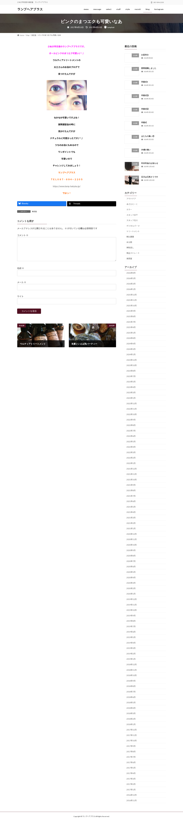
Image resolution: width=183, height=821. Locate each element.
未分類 (129, 242)
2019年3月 (131, 648)
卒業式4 (144, 81)
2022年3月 (131, 452)
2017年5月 (131, 768)
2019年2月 (131, 653)
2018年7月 (131, 692)
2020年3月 (131, 583)
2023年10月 (131, 365)
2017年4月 (131, 773)
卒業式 (144, 122)
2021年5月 (131, 507)
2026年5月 (131, 278)
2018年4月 (131, 708)
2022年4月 (131, 447)
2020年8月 (131, 556)
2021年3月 (131, 517)
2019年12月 (131, 599)
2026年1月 (131, 289)
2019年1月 (131, 659)
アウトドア (131, 198)
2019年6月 (131, 632)
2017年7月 (131, 757)
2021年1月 (131, 528)
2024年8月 (131, 338)
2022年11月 (131, 409)
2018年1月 (131, 724)
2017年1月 (131, 789)
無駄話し (130, 247)
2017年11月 (131, 735)
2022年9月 (131, 420)
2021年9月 (131, 485)
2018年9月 (131, 681)
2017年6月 (131, 762)
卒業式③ (145, 95)
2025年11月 (131, 300)
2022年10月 (131, 414)
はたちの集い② (147, 136)
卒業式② (145, 108)
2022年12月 (131, 403)
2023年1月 (131, 398)
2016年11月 (131, 800)
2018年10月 (131, 675)
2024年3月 (131, 349)
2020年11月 (131, 539)
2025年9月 (131, 311)
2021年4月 (131, 512)
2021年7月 (131, 496)
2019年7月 (131, 626)
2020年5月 (131, 572)
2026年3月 (131, 284)
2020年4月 (131, 577)
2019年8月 (131, 621)
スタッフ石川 (132, 220)
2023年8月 (131, 371)
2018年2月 (131, 719)
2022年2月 (131, 458)
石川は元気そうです (149, 176)
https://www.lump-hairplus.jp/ (67, 186)
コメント (22, 235)
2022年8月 (131, 425)
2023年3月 (131, 392)
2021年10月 (131, 479)
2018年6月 (131, 697)
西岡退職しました (148, 68)
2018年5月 (131, 702)
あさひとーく (132, 204)
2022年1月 (131, 463)
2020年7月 (131, 561)
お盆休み (145, 54)
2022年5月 (131, 441)
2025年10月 (131, 305)
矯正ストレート (133, 253)
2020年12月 (131, 534)
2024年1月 (131, 354)
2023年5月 (131, 381)
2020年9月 (131, 550)
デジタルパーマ (133, 226)
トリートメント (133, 231)
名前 (20, 268)
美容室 (34, 211)
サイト (20, 296)
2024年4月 (131, 343)
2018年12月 (131, 664)
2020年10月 (131, 545)
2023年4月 (131, 387)
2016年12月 (131, 795)
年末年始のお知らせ (149, 163)
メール (21, 282)
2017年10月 (131, 740)
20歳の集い (146, 149)
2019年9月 (131, 615)
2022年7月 (131, 431)
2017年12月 (131, 730)
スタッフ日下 (132, 215)
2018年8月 (131, 686)
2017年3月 (131, 779)
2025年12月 (131, 295)
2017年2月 (131, 784)
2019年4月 (131, 643)
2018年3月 (131, 713)
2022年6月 (131, 436)
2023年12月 (131, 360)
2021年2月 (131, 523)
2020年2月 (131, 588)
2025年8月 (131, 316)
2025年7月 (131, 322)
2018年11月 (131, 670)
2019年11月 (131, 605)
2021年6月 (131, 501)
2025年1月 (131, 333)
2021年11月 (131, 474)
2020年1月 (131, 594)
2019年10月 (131, 610)
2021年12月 (131, 469)
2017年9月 (131, 746)
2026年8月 (131, 273)
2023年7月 (131, 376)
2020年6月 (131, 566)
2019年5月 (131, 637)
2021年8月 (131, 490)
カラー (129, 209)
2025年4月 (131, 327)
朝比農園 (130, 237)
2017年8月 (131, 751)
